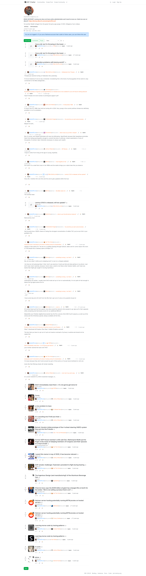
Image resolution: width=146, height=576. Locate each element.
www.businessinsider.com (41, 445)
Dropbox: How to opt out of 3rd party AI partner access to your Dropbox (42, 327)
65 (37, 495)
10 (37, 460)
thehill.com (37, 466)
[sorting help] (61, 40)
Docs (105, 573)
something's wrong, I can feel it (63, 257)
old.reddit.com (38, 504)
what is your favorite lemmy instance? (66, 214)
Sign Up (119, 2)
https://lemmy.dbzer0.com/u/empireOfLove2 (42, 21)
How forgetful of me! (61, 161)
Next (26, 568)
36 (37, 390)
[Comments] (31, 46)
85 (37, 411)
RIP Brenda (64, 149)
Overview (27, 40)
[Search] (110, 2)
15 (37, 435)
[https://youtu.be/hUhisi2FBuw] (31, 477)
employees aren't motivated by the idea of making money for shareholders (42, 244)
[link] (39, 48)
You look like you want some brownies (74, 119)
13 (37, 401)
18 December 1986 (68, 104)
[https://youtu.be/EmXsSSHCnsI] (31, 528)
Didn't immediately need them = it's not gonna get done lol (38, 345)
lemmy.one (37, 204)
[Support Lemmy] (67, 2)
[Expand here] (31, 387)
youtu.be (37, 479)
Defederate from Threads (68, 72)
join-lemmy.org (117, 573)
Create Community (59, 2)
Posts (41, 40)
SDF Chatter (31, 2)
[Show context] (76, 72)
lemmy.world (38, 386)
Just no (58, 307)
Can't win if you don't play (68, 373)
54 (37, 422)
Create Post (49, 2)
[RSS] (63, 40)
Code (110, 573)
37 (37, 449)
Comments (35, 40)
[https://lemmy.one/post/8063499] (31, 205)
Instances (100, 573)
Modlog (94, 573)
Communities (41, 2)
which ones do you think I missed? (68, 132)
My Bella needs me (60, 190)
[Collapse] (25, 72)
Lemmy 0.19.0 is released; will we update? (75, 174)
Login (114, 2)
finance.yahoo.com (39, 491)
